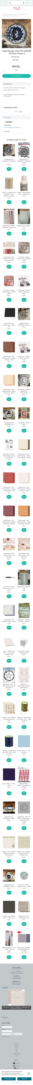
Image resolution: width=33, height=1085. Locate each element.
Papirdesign (16, 56)
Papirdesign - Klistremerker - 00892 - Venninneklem (24, 686)
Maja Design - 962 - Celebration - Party (24, 917)
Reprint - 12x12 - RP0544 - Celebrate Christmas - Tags (9, 719)
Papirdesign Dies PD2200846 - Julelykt (9, 885)
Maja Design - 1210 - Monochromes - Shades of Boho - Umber (9, 358)
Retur (16, 1051)
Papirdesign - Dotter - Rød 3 (24, 423)
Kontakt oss (16, 1045)
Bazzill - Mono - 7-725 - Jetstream (24, 751)
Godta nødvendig (9, 1078)
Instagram (17, 1065)
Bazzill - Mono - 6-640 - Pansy (9, 784)
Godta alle (24, 1078)
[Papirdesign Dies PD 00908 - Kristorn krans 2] (16, 33)
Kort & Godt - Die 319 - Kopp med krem (24, 652)
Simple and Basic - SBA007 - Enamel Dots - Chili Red (24, 785)
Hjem (4, 14)
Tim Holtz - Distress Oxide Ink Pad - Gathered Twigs (24, 258)
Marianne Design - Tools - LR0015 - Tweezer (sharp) (9, 949)
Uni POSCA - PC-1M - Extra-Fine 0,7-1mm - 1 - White (9, 588)
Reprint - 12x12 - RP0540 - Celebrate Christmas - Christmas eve (9, 853)
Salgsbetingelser (16, 1053)
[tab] (16, 84)
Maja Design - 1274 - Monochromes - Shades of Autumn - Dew (24, 488)
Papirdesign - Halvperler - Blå (24, 587)
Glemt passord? (5, 1036)
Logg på (16, 1047)
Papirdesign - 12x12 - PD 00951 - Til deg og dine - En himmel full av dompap (24, 819)
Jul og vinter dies (16, 14)
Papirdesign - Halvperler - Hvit (24, 226)
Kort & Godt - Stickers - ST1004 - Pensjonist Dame (24, 358)
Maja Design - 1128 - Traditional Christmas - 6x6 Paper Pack (9, 258)
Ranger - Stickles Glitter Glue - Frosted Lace (24, 193)
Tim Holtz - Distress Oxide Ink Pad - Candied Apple (9, 291)
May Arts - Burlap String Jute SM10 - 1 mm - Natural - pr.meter (9, 194)
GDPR (16, 1056)
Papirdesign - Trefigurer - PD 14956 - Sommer (24, 620)
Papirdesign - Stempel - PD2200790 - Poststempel (24, 391)
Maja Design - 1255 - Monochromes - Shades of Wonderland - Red (9, 488)
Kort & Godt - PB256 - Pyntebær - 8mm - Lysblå (24, 885)
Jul (8, 14)
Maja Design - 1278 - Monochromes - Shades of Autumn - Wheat (9, 391)
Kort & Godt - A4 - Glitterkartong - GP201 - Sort (9, 325)
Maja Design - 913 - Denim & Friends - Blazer (9, 620)
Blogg (17, 1068)
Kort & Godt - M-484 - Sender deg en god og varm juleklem (9, 455)
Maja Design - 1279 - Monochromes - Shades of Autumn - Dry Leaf (24, 522)
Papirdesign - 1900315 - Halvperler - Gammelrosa (9, 226)
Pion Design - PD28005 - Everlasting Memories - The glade (24, 949)
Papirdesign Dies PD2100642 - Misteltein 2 (9, 161)
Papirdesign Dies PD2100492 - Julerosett (24, 324)
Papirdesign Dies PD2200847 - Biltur (9, 817)
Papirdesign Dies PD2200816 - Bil (9, 423)
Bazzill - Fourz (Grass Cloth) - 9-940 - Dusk (9, 917)
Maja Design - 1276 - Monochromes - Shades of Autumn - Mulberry (9, 522)
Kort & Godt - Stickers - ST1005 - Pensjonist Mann (24, 291)
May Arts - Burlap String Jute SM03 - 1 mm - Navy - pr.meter (9, 752)
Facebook (18, 1063)
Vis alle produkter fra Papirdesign (12, 127)
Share (16, 111)
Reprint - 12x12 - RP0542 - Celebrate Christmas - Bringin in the (24, 853)
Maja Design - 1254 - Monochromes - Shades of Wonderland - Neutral (24, 455)
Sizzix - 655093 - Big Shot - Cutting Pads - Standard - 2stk (9, 652)
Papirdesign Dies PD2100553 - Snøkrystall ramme (24, 161)
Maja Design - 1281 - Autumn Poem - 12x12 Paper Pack (24, 555)
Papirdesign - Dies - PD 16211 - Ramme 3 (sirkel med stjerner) (9, 686)
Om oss (16, 1043)
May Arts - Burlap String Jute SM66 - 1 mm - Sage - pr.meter (24, 719)
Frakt (17, 1049)
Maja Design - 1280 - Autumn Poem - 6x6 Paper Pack (9, 555)
